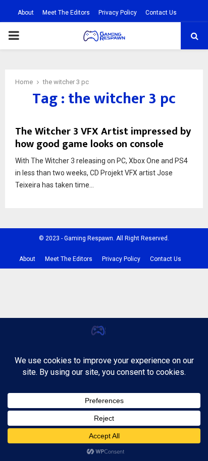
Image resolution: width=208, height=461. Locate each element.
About (26, 12)
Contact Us (161, 12)
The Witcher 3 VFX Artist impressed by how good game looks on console (103, 138)
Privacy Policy (117, 12)
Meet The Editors (66, 12)
